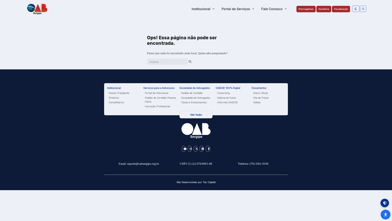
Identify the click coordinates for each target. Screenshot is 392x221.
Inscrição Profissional (157, 106)
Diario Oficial (260, 93)
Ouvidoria (323, 9)
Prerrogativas (306, 9)
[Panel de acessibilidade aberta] (385, 214)
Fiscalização (341, 9)
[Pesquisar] (190, 61)
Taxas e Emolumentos (194, 102)
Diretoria (114, 97)
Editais (256, 102)
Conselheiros (116, 102)
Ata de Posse (261, 97)
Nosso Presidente (119, 93)
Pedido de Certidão (192, 93)
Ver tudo (196, 114)
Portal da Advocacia (156, 93)
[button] (363, 9)
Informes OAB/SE (227, 102)
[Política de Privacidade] (385, 203)
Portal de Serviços (236, 9)
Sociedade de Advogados (195, 97)
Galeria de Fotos (226, 97)
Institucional (201, 9)
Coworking (223, 93)
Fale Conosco (272, 9)
